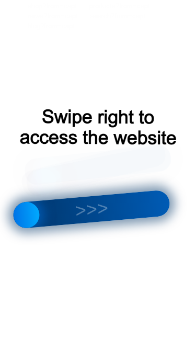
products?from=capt (119, 6)
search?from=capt (117, 16)
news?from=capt (53, 16)
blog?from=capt (51, 26)
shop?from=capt (52, 6)
